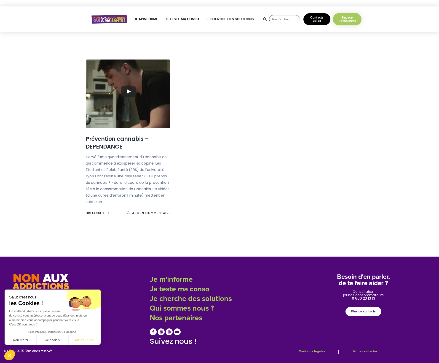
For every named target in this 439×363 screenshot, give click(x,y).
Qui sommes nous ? (182, 308)
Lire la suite (95, 213)
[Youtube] (177, 331)
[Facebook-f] (153, 331)
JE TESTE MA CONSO (182, 19)
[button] (9, 355)
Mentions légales (312, 351)
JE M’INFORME (146, 19)
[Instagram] (169, 331)
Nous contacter (365, 351)
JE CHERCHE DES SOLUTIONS (230, 19)
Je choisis (53, 340)
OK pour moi (84, 340)
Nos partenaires (176, 318)
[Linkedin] (161, 331)
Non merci (20, 340)
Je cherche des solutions (191, 299)
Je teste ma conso (179, 289)
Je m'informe (171, 279)
